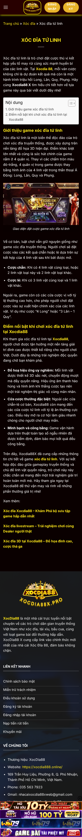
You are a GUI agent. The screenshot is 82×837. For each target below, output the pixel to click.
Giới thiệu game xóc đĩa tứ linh (31, 109)
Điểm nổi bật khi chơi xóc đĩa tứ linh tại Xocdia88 (38, 117)
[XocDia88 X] (32, 7)
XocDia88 (11, 618)
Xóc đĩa (29, 23)
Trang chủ (11, 23)
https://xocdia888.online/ (42, 767)
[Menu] (5, 7)
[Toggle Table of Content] (69, 103)
